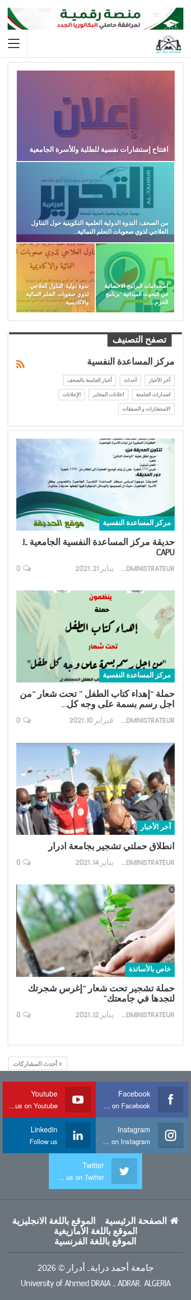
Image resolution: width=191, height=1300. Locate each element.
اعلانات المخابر (108, 394)
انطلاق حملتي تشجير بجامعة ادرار (111, 846)
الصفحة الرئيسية (136, 1221)
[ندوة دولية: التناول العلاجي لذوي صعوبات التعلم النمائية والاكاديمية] (55, 278)
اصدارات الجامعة (153, 394)
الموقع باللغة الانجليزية (54, 1221)
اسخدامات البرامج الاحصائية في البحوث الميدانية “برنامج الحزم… (136, 294)
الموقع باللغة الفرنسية (95, 1241)
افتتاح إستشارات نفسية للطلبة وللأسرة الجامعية (99, 149)
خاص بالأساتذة (150, 969)
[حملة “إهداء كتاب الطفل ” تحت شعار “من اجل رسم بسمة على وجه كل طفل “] (95, 636)
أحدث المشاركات (36, 1064)
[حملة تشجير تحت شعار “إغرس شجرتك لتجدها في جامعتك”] (95, 930)
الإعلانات (72, 394)
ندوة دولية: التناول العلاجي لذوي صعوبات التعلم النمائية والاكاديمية (57, 294)
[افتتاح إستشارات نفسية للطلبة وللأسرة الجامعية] (96, 116)
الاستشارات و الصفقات (146, 409)
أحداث (130, 380)
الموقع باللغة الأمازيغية (96, 1231)
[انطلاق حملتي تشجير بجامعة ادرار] (95, 789)
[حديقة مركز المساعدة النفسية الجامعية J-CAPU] (95, 485)
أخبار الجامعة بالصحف (89, 380)
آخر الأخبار (160, 380)
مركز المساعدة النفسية (137, 523)
